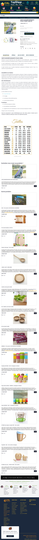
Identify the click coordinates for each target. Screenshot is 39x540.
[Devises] (32, 3)
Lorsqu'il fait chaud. (7, 93)
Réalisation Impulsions (33, 539)
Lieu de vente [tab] (21, 55)
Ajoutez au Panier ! (29, 33)
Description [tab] (6, 55)
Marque (21, 36)
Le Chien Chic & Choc (26, 38)
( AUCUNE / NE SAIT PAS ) (28, 36)
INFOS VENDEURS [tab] (30, 55)
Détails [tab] (13, 55)
